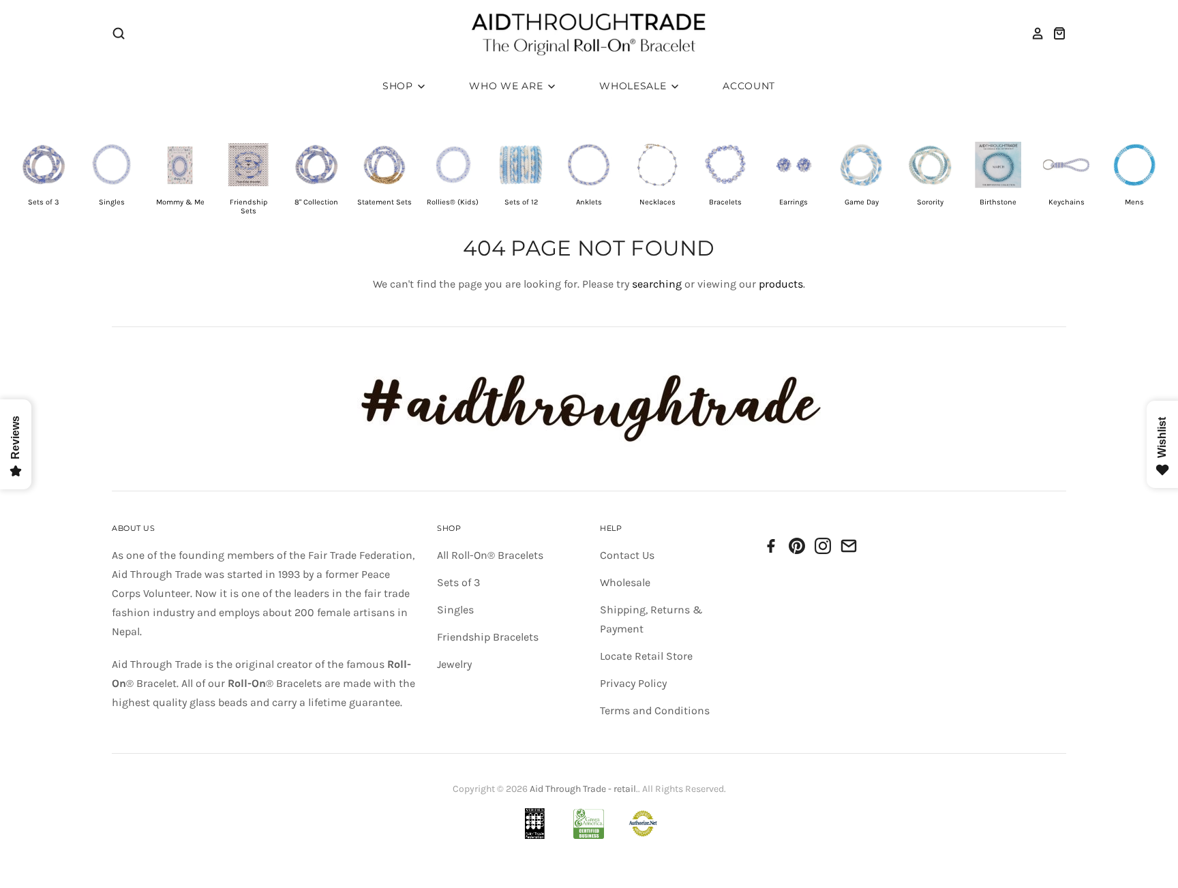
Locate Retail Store (646, 655)
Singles (455, 609)
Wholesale (634, 86)
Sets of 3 (458, 582)
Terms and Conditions (655, 710)
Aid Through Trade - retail (583, 789)
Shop (399, 86)
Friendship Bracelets (488, 636)
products (781, 283)
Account (749, 86)
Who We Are (507, 86)
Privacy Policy (633, 683)
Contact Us (627, 555)
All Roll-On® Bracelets (490, 555)
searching (657, 283)
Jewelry (454, 664)
